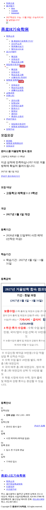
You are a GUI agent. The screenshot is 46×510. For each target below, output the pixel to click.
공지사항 (15, 100)
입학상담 (15, 103)
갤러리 (14, 114)
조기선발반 (11, 52)
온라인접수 (11, 119)
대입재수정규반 (13, 64)
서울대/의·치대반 (19, 77)
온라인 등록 (39, 426)
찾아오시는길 (17, 49)
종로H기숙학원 (15, 29)
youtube (14, 11)
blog (13, 8)
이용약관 (10, 487)
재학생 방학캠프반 (14, 80)
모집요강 (15, 59)
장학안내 (10, 129)
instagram (15, 13)
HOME (9, 141)
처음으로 (10, 3)
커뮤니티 (10, 95)
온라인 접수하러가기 (10, 176)
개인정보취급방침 (14, 484)
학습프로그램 (17, 62)
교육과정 (10, 93)
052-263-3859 (38, 499)
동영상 (14, 111)
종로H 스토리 (17, 116)
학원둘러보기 (17, 46)
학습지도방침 (17, 88)
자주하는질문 (17, 106)
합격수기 (15, 108)
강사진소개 (16, 44)
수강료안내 (11, 489)
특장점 (14, 57)
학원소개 (10, 36)
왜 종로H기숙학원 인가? (22, 41)
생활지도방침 (17, 90)
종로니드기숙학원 (13, 475)
